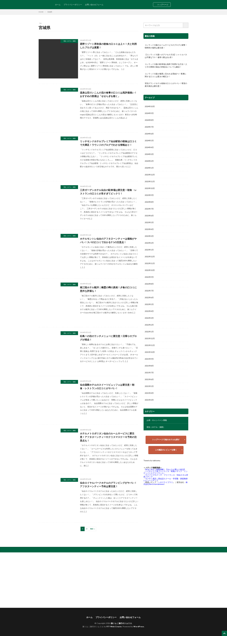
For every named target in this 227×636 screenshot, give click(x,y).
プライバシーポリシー (73, 4)
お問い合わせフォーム (94, 4)
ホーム (58, 4)
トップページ (162, 4)
